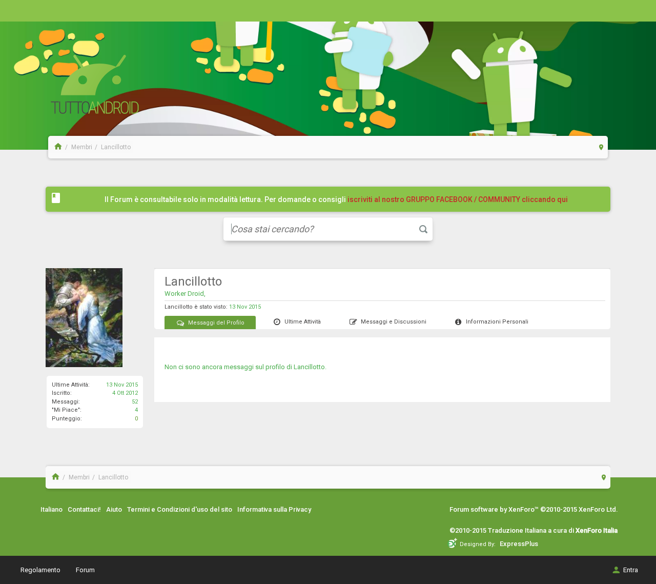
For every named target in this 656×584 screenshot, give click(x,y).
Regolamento (40, 570)
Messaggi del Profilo (216, 322)
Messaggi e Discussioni (393, 321)
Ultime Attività (302, 321)
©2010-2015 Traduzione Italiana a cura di (533, 530)
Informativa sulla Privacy (274, 509)
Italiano (51, 509)
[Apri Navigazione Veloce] (601, 147)
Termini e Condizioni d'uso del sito (179, 509)
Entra (630, 570)
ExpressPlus (519, 544)
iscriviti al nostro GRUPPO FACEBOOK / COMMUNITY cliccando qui (457, 199)
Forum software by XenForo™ (533, 509)
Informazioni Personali (497, 321)
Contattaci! (84, 509)
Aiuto (114, 509)
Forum (85, 570)
